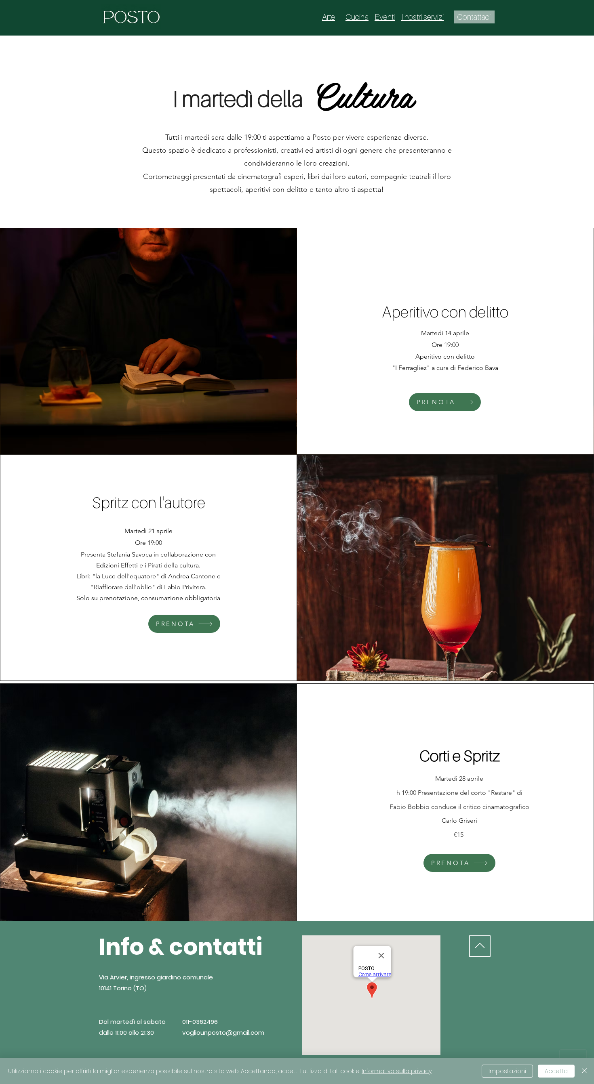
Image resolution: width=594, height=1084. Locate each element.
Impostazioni (507, 1071)
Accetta (556, 1071)
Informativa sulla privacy (397, 1071)
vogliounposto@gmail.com (223, 1032)
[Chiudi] (584, 1071)
